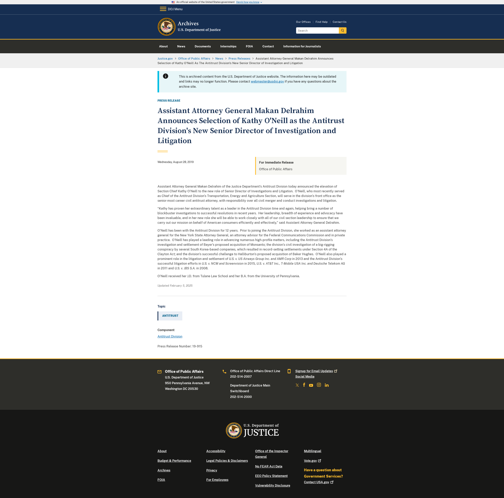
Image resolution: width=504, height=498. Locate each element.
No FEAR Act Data (268, 466)
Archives (164, 470)
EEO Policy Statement (271, 476)
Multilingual (312, 451)
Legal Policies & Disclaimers (227, 461)
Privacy (211, 470)
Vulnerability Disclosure (272, 485)
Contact (316, 482)
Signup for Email (314, 371)
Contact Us (339, 21)
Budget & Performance (174, 461)
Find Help (322, 21)
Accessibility (215, 451)
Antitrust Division (170, 336)
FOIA (161, 480)
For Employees (217, 480)
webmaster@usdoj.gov (267, 81)
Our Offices (303, 21)
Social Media (304, 376)
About (162, 451)
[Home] (189, 34)
